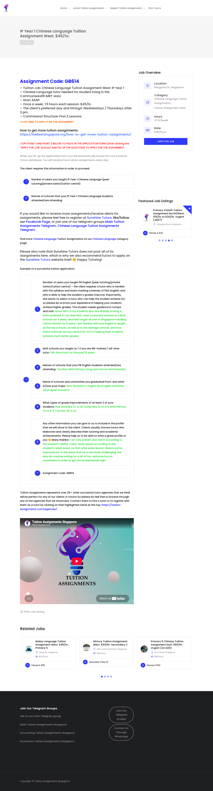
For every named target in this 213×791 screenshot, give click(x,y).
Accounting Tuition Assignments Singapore (47, 733)
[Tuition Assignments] (6, 8)
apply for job (166, 141)
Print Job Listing (34, 612)
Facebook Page (38, 221)
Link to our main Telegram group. (41, 716)
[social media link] (190, 781)
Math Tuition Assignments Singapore (43, 724)
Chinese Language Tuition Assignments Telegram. (69, 228)
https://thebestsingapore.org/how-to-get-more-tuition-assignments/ (75, 134)
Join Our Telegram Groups (121, 715)
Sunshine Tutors (99, 217)
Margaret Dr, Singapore (169, 87)
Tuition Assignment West (170, 108)
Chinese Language (45, 239)
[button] (65, 8)
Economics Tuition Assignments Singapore (47, 741)
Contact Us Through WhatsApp (121, 732)
